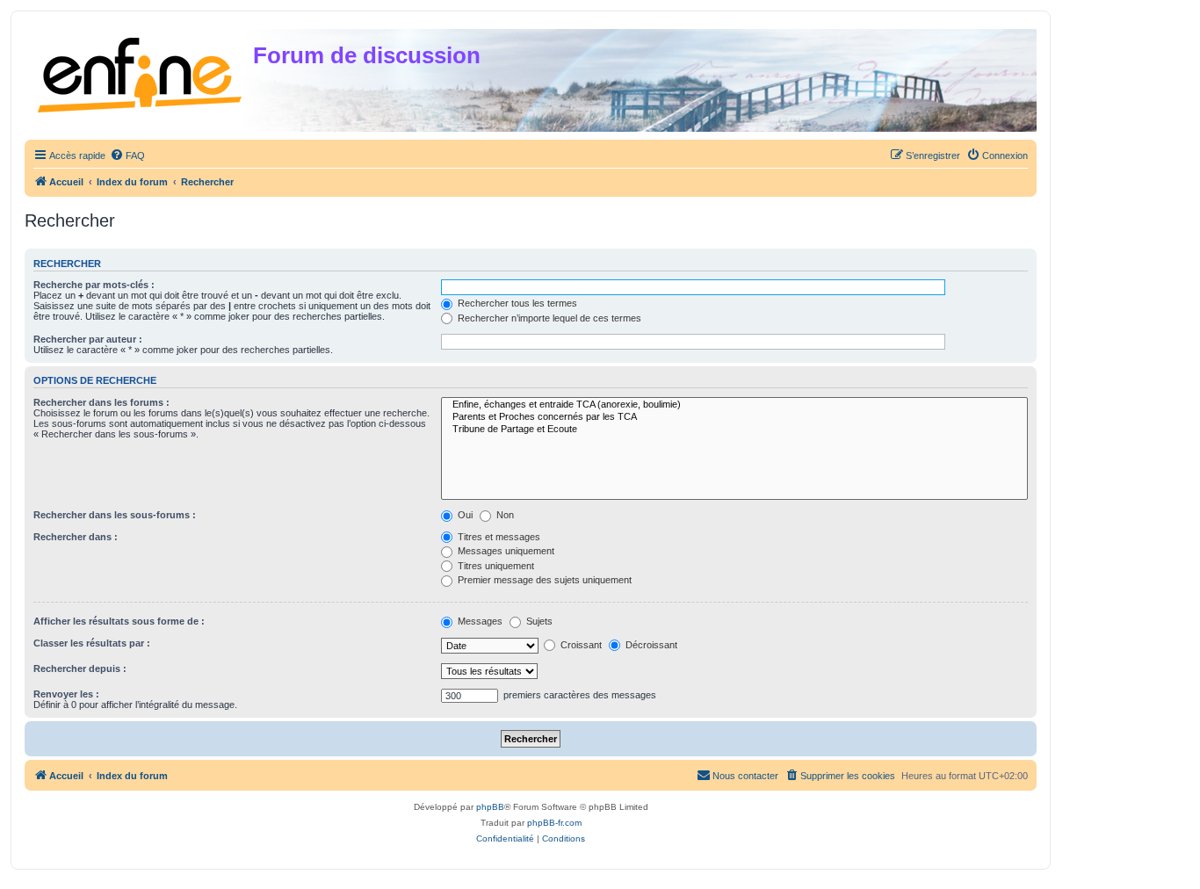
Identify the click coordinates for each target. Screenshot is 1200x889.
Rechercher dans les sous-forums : (114, 515)
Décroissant (650, 645)
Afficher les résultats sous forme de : (119, 621)
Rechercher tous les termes (516, 303)
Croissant (580, 645)
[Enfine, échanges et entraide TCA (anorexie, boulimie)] (734, 405)
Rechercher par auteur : (87, 339)
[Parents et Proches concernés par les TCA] (734, 417)
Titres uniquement (494, 565)
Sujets (538, 621)
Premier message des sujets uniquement (543, 580)
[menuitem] (127, 155)
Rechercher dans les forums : (101, 402)
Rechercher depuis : (80, 668)
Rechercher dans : (75, 536)
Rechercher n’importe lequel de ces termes (548, 318)
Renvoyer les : (66, 694)
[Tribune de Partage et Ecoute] (734, 429)
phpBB (490, 807)
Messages (478, 621)
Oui (464, 515)
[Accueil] (141, 71)
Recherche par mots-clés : (94, 284)
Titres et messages (497, 536)
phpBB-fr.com (554, 823)
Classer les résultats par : (91, 643)
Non (504, 515)
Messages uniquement (504, 551)
